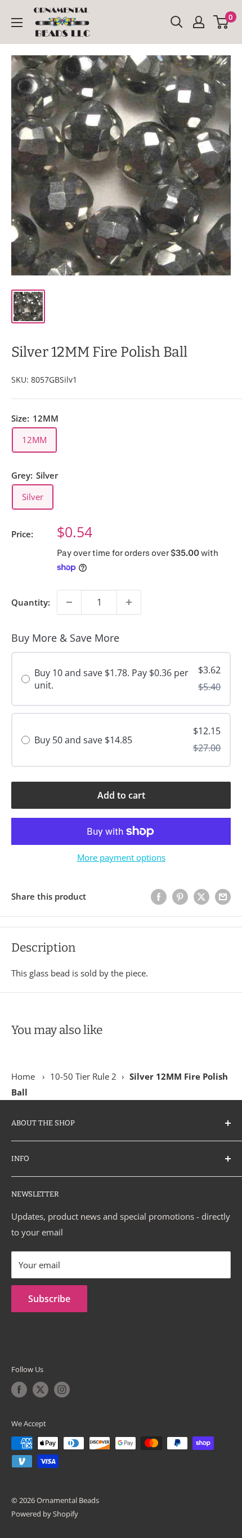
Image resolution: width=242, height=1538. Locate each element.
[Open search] (177, 22)
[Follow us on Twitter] (40, 1389)
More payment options (121, 857)
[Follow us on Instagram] (62, 1389)
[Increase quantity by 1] (129, 602)
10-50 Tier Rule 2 (83, 1076)
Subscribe (49, 1298)
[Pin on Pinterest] (180, 896)
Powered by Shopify (44, 1514)
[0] (221, 22)
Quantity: (30, 602)
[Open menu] (17, 22)
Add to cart (121, 795)
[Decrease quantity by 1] (69, 602)
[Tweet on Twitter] (201, 896)
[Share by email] (223, 896)
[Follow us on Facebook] (19, 1389)
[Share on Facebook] (159, 896)
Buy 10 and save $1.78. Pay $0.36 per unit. (111, 679)
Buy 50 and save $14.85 (83, 740)
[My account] (198, 22)
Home (23, 1076)
